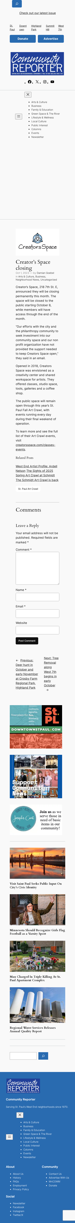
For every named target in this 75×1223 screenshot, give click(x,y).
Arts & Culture (26, 276)
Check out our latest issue (37, 13)
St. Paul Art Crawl (28, 488)
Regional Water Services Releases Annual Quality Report (33, 1029)
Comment (24, 549)
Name (21, 590)
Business (40, 276)
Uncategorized (48, 279)
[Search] (43, 1056)
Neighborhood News (27, 279)
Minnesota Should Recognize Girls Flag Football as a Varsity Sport (37, 932)
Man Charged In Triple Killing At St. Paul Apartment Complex (35, 978)
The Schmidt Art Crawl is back (37, 480)
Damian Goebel (45, 272)
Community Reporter (20, 1099)
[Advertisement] (37, 180)
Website (21, 623)
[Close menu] (27, 95)
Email (21, 606)
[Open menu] (18, 116)
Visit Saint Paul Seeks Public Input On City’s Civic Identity (36, 885)
